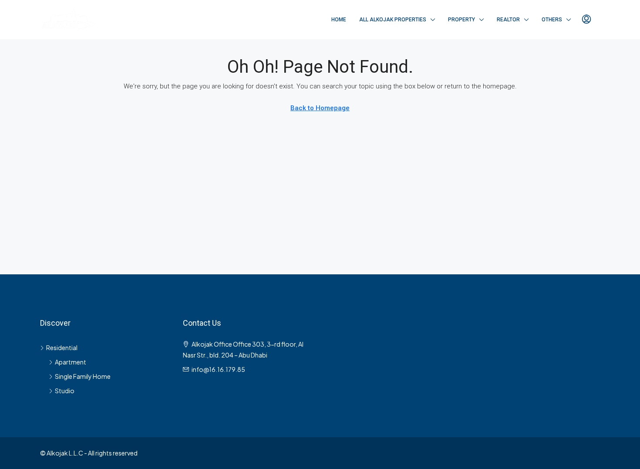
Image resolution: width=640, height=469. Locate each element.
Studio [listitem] (64, 391)
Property (461, 20)
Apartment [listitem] (70, 362)
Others (552, 20)
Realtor (508, 20)
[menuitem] (586, 19)
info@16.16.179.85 (218, 369)
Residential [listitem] (61, 347)
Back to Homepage (320, 108)
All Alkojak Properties (392, 20)
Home (338, 20)
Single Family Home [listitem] (83, 376)
